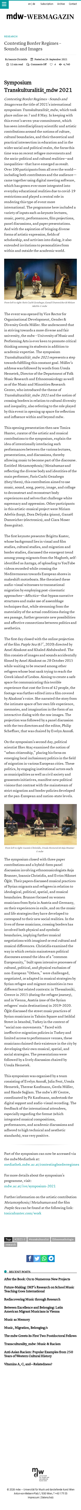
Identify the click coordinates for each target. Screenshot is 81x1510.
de (34, 3)
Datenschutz (47, 1497)
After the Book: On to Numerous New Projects (37, 1279)
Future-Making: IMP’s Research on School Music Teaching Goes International (39, 1289)
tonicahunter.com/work (22, 1213)
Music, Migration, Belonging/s (26, 1327)
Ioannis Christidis (17, 59)
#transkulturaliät (39, 1239)
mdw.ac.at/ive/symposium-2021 (30, 1186)
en (29, 3)
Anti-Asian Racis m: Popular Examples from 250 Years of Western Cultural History (38, 1354)
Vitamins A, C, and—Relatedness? (28, 1364)
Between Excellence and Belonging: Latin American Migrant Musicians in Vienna (33, 1309)
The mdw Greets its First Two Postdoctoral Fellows (40, 1335)
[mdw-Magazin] (40, 11)
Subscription (46, 3)
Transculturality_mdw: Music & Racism (32, 1343)
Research (11, 36)
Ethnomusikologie (63, 1239)
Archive (61, 3)
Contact (73, 3)
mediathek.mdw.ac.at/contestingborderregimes (41, 1164)
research (11, 1244)
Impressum (33, 1497)
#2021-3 (20, 1239)
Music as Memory (17, 1319)
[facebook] (29, 1258)
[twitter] (36, 1258)
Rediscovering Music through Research (32, 1299)
